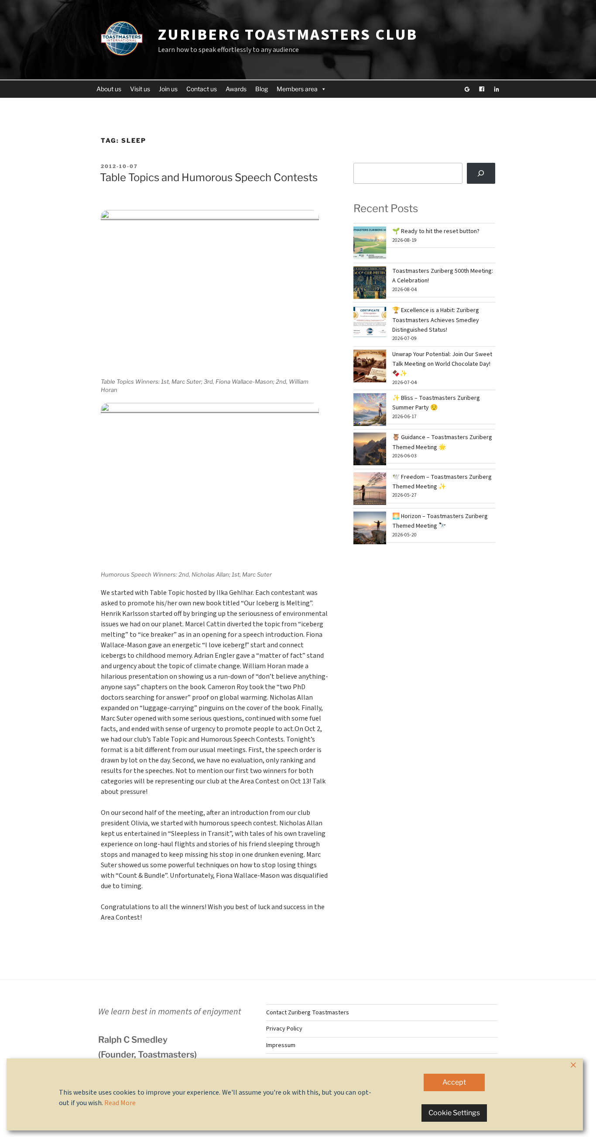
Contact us (201, 89)
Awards (236, 89)
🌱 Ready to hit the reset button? (436, 231)
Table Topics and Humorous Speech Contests (209, 177)
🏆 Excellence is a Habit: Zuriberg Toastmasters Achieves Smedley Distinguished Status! (435, 320)
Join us (168, 89)
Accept (454, 1082)
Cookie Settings (454, 1113)
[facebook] (481, 89)
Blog (261, 89)
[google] (466, 89)
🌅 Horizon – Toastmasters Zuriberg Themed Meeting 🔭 (440, 521)
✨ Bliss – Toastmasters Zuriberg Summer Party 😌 (436, 403)
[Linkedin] (496, 89)
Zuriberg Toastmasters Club (288, 35)
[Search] (481, 173)
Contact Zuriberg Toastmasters (307, 1012)
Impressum (280, 1045)
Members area (297, 89)
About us (108, 89)
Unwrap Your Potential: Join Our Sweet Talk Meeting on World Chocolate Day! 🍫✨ (442, 364)
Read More (120, 1103)
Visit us (140, 89)
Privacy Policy (284, 1028)
